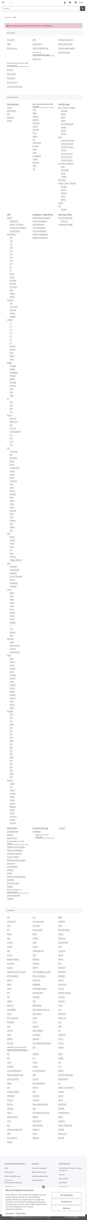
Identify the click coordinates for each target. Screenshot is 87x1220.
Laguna (12, 803)
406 (11, 764)
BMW (35, 113)
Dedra (12, 593)
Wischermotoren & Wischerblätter (14, 891)
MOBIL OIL (62, 1018)
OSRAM (64, 209)
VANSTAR (61, 1035)
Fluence (13, 793)
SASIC (9, 1062)
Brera (12, 274)
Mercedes (62, 180)
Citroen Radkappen (40, 221)
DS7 (11, 412)
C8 (11, 343)
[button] (64, 2)
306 (11, 747)
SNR (59, 1026)
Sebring (13, 310)
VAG (8, 951)
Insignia (13, 685)
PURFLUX (36, 1129)
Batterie (10, 835)
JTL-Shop (75, 1217)
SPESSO (10, 1030)
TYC (59, 1066)
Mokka (12, 691)
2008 (11, 724)
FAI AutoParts (12, 1138)
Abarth (9, 107)
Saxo (11, 353)
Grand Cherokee (16, 576)
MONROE (10, 1022)
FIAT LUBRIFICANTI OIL (41, 1009)
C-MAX (12, 540)
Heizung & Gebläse (14, 853)
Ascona (12, 668)
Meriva (12, 688)
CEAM (9, 989)
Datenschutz (20, 1213)
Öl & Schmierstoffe (65, 218)
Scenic (12, 813)
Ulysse (12, 527)
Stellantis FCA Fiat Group (16, 972)
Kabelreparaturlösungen (16, 860)
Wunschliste (11, 74)
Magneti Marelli (13, 959)
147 (11, 244)
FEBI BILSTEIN (38, 993)
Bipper (63, 114)
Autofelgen (37, 831)
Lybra (12, 606)
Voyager (13, 316)
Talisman (13, 816)
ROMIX (60, 1071)
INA (34, 1047)
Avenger (13, 366)
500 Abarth (14, 221)
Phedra (12, 612)
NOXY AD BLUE (12, 1117)
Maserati (10, 117)
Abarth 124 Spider (17, 224)
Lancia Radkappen (40, 231)
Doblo (12, 478)
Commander (14, 570)
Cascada (13, 675)
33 (11, 264)
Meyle (9, 934)
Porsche (36, 146)
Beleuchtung (12, 838)
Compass (13, 573)
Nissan (60, 934)
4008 (11, 757)
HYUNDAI (36, 926)
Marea (12, 491)
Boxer (63, 117)
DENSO (61, 989)
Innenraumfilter (13, 857)
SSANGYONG (63, 942)
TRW (60, 947)
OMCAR (35, 1026)
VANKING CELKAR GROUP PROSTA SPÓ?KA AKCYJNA (16, 1048)
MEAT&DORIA (38, 1125)
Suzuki (9, 947)
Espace (12, 790)
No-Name (10, 963)
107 (11, 721)
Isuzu (35, 133)
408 (11, 770)
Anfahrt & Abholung (14, 86)
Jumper (63, 127)
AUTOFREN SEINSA (40, 989)
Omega (12, 695)
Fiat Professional (67, 124)
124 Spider (14, 451)
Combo (12, 678)
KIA (34, 139)
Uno (11, 530)
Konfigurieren (66, 1202)
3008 (11, 741)
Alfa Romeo (11, 111)
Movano (64, 193)
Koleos (12, 800)
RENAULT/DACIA (13, 1092)
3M (8, 917)
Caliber (12, 369)
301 (11, 744)
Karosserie (11, 863)
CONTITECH (37, 1121)
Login (9, 44)
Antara (12, 662)
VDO (34, 1108)
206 (11, 731)
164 (11, 257)
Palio (11, 497)
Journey (13, 385)
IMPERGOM (37, 1005)
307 (11, 751)
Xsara (12, 359)
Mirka (35, 934)
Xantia (12, 356)
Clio (11, 787)
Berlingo (64, 111)
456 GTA (13, 418)
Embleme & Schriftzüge (16, 847)
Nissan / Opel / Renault (67, 183)
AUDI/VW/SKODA (39, 1071)
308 (11, 754)
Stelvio (12, 297)
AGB (34, 40)
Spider (12, 293)
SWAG (35, 1134)
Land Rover (37, 143)
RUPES (35, 968)
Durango (13, 382)
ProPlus (10, 942)
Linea (12, 487)
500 (11, 455)
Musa (12, 609)
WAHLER (36, 1138)
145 (11, 237)
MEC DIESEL (37, 1014)
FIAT (59, 1022)
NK (59, 1083)
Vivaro (63, 199)
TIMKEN (61, 1108)
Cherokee (13, 566)
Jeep (8, 563)
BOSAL (60, 1117)
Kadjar (12, 797)
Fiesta (12, 543)
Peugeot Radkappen (40, 237)
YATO (9, 1121)
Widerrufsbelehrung (40, 48)
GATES (60, 1100)
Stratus (12, 313)
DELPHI (61, 980)
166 (11, 260)
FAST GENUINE (12, 1018)
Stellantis (61, 968)
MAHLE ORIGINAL (39, 976)
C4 (11, 333)
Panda (12, 501)
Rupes (9, 121)
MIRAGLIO (62, 1014)
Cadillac (36, 116)
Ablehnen (66, 1208)
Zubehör (10, 899)
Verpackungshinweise (66, 48)
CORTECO (36, 980)
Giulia (12, 277)
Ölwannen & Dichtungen (16, 876)
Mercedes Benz (64, 930)
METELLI (10, 1104)
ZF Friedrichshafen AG (41, 1113)
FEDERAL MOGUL (64, 993)
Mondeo (13, 557)
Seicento (13, 510)
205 (11, 728)
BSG (8, 1125)
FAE (59, 1062)
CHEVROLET (11, 921)
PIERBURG (11, 1096)
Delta (12, 596)
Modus (12, 810)
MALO (35, 1018)
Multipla (13, 494)
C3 (11, 330)
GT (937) (13, 284)
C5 (11, 336)
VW (34, 169)
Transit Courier (66, 157)
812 (11, 438)
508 (11, 777)
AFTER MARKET (12, 976)
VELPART (10, 1043)
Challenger (14, 372)
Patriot (12, 580)
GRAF (9, 1035)
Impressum (10, 1213)
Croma (12, 474)
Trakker (64, 176)
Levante (13, 649)
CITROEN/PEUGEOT (14, 1071)
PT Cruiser (14, 307)
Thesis (12, 619)
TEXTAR (61, 1129)
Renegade (13, 583)
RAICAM (61, 1138)
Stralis (63, 173)
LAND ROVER (37, 930)
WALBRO (36, 1039)
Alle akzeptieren (66, 1195)
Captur (12, 783)
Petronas (64, 221)
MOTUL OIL (62, 1134)
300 (11, 303)
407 (11, 767)
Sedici (12, 507)
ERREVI (9, 1001)
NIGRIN (61, 1092)
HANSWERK (11, 1009)
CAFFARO (36, 997)
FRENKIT (36, 1054)
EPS (8, 993)
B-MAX (12, 537)
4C (11, 267)
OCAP (35, 1022)
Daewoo (36, 120)
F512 (11, 441)
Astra (12, 672)
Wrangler (13, 586)
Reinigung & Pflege (65, 224)
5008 (11, 774)
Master (63, 190)
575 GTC (13, 428)
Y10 (11, 629)
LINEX (60, 1054)
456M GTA (13, 422)
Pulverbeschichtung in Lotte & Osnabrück (17, 64)
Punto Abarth (15, 231)
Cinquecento (14, 468)
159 (11, 254)
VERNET (10, 1039)
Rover (35, 149)
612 (11, 435)
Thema (12, 616)
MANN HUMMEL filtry (15, 1075)
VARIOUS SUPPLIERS (65, 1087)
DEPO (9, 984)
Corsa (12, 681)
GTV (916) (13, 287)
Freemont (13, 481)
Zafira (12, 708)
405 (11, 760)
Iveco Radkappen (39, 228)
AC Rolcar (61, 951)
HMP (9, 1134)
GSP (8, 1087)
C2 (11, 326)
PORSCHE (61, 938)
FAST (34, 955)
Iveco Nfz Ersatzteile (66, 163)
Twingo (12, 820)
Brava (12, 461)
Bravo (12, 464)
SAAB (35, 942)
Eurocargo (65, 170)
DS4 (11, 405)
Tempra (13, 520)
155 (11, 247)
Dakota (12, 379)
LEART (9, 1014)
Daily (63, 167)
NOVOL (9, 1142)
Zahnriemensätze (13, 895)
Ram (11, 392)
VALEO (60, 1039)
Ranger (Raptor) (16, 560)
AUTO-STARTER (13, 1079)
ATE (34, 917)
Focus (12, 547)
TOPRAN (10, 1066)
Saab (34, 153)
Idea (11, 484)
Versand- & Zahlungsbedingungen (41, 53)
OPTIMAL (36, 1100)
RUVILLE (10, 1100)
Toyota (35, 159)
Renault (10, 780)
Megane (13, 806)
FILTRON (61, 997)
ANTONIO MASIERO (65, 1075)
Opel (9, 655)
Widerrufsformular (65, 44)
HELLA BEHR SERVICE (40, 1104)
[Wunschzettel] (70, 2)
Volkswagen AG (38, 951)
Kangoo (64, 186)
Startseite (10, 40)
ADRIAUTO (62, 972)
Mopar (60, 959)
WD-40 (35, 1087)
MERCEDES (62, 1104)
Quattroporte (15, 652)
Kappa (12, 603)
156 (11, 251)
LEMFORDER (63, 1079)
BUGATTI (61, 1121)
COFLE (35, 1062)
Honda (35, 126)
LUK (59, 1009)
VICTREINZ (36, 1035)
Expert (63, 121)
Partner (64, 134)
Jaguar (35, 136)
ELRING (61, 1047)
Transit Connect (67, 153)
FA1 (34, 1058)
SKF (8, 997)
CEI (8, 1054)
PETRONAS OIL (63, 1113)
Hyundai (36, 129)
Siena (12, 514)
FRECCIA (10, 1005)
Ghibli (12, 642)
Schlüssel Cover (13, 883)
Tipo (11, 524)
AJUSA (9, 1083)
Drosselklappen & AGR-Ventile (16, 842)
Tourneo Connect (67, 140)
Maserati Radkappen (40, 234)
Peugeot (10, 711)
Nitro (12, 389)
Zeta (11, 635)
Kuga (12, 553)
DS (8, 399)
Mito (11, 290)
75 (11, 270)
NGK (8, 1026)
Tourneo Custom (67, 147)
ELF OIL (61, 1043)
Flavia (12, 599)
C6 (11, 339)
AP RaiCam (62, 984)
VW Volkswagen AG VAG (41, 972)
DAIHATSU (36, 123)
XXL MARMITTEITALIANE (42, 1043)
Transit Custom (66, 160)
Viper (12, 395)
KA (11, 550)
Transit (63, 150)
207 (11, 734)
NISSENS (36, 1096)
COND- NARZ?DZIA (65, 1125)
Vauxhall (36, 162)
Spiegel (10, 886)
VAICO (9, 1113)
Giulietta (13, 280)
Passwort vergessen (65, 40)
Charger (13, 376)
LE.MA (60, 1005)
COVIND (10, 1108)
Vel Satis (13, 823)
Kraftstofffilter (12, 867)
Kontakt (10, 70)
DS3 (11, 402)
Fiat (8, 114)
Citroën (10, 320)
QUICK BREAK (38, 1030)
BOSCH (9, 980)
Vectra (12, 705)
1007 (11, 714)
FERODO (61, 1001)
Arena (12, 665)
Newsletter (11, 78)
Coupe (12, 471)
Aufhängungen (12, 831)
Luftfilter (10, 870)
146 (11, 241)
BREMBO (61, 976)
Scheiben (10, 880)
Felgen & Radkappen (15, 850)
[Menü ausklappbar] (3, 1)
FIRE (34, 1001)
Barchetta (13, 458)
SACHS (60, 1096)
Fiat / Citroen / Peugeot (67, 107)
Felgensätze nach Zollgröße (41, 836)
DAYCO (9, 955)
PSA (59, 963)
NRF (34, 1075)
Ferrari (9, 415)
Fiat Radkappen (38, 224)
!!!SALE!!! (62, 828)
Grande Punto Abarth (18, 228)
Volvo (35, 166)
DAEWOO (61, 921)
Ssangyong (37, 156)
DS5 (11, 408)
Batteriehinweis (64, 52)
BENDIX (35, 1117)
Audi (34, 110)
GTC (11, 445)
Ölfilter (9, 873)
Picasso (12, 349)
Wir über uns (12, 48)
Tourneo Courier (67, 144)
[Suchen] (82, 8)
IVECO (60, 926)
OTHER (35, 1066)
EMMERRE (36, 984)
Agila (11, 658)
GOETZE (36, 1079)
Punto (12, 504)
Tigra (12, 701)
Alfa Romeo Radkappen (41, 218)
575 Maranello (15, 432)
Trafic (63, 196)
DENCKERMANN (39, 1083)
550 (11, 425)
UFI (59, 1030)
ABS (8, 1058)
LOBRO (61, 1058)
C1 (11, 323)
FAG (34, 1092)
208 (11, 737)
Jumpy (63, 130)
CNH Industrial (38, 921)
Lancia (9, 589)
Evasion (13, 346)
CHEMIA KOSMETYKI (14, 1129)
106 (11, 718)
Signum (13, 698)
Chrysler (10, 300)
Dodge (9, 362)
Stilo (11, 517)
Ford (60, 137)
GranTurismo (15, 645)
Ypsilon (12, 632)
